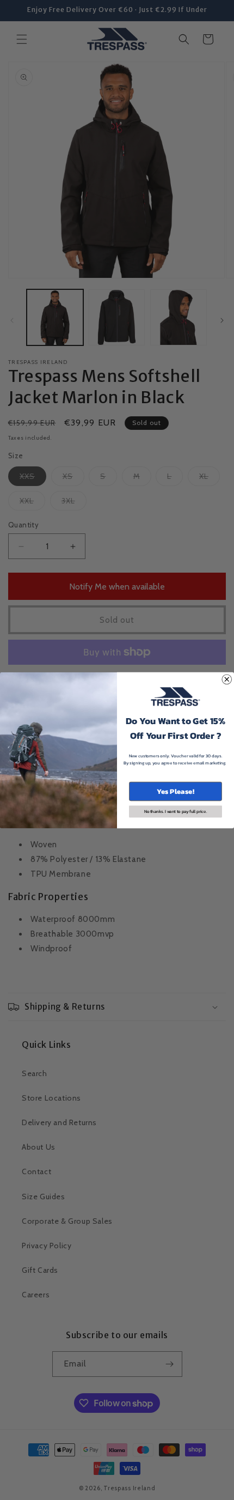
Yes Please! (175, 791)
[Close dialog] (227, 679)
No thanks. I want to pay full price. (175, 811)
